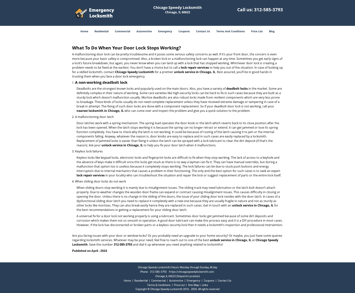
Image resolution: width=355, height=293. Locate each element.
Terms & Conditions (158, 285)
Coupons (184, 31)
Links (205, 285)
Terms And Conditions (230, 31)
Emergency (165, 31)
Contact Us (203, 31)
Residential (101, 31)
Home (84, 31)
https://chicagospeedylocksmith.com (191, 271)
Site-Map (193, 285)
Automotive (144, 31)
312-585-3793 (268, 9)
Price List (257, 31)
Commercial (122, 31)
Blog (272, 31)
